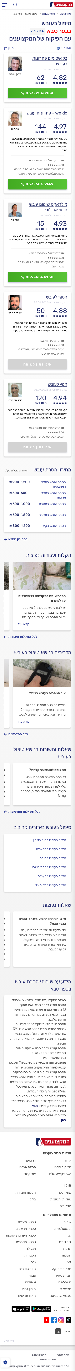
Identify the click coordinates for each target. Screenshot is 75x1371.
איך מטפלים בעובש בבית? (47, 693)
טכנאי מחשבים (26, 1229)
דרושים (31, 1160)
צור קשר (30, 1174)
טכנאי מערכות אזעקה (21, 1235)
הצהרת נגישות (49, 1359)
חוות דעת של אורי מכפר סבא (46, 253)
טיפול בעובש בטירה (53, 858)
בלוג (33, 1199)
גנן (69, 1235)
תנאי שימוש (39, 1355)
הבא (35, 1106)
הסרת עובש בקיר (54, 526)
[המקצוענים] (61, 4)
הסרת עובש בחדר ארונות (53, 495)
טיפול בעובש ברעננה (52, 876)
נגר (33, 1262)
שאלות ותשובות (60, 1199)
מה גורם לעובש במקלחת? (47, 770)
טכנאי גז (65, 1289)
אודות (67, 1160)
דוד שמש (65, 1242)
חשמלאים (64, 1282)
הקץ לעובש (57, 384)
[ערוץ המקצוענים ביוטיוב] (47, 1320)
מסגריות (30, 1255)
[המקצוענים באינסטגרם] (62, 1320)
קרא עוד (23, 624)
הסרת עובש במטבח (52, 504)
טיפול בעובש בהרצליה (51, 849)
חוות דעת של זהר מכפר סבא (46, 160)
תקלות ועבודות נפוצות (48, 555)
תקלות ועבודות (25, 1193)
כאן (63, 1120)
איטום (67, 1222)
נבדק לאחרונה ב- (50, 302)
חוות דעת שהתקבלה (51, 340)
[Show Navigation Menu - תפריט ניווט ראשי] (4, 4)
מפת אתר (63, 1355)
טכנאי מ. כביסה (60, 1296)
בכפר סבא (59, 31)
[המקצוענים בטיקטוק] (68, 1320)
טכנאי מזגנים (27, 1222)
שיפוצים (30, 1282)
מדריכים (65, 1206)
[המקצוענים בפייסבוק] (54, 1320)
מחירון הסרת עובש (52, 470)
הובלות (66, 1255)
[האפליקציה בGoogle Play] (41, 1309)
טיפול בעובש (48, 13)
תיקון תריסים (27, 1296)
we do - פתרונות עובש (46, 113)
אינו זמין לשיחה (37, 364)
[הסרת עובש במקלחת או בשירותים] (42, 578)
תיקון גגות (29, 1289)
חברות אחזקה (61, 1269)
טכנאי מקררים (26, 1242)
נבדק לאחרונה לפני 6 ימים (53, 215)
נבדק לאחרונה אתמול (55, 69)
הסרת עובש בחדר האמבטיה (53, 484)
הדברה (66, 1249)
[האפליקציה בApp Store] (20, 1309)
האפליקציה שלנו (60, 1174)
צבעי (32, 1276)
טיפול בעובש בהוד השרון (49, 840)
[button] (10, 48)
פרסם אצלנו (27, 1167)
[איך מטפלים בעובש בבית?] (42, 675)
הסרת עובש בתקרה (52, 515)
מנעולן (31, 1249)
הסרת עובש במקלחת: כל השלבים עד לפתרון (42, 598)
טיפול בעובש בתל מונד (50, 885)
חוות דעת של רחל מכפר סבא (46, 428)
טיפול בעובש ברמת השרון (48, 867)
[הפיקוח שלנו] (5, 1362)
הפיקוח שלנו (62, 1167)
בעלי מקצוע (65, 13)
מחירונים (65, 1193)
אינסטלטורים (62, 1229)
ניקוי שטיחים (27, 1269)
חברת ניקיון (63, 1276)
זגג (69, 1262)
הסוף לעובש (56, 297)
